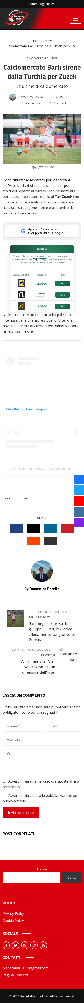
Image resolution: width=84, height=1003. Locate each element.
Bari (9, 498)
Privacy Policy (13, 913)
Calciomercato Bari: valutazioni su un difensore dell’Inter (33, 661)
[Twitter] (15, 945)
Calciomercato (37, 58)
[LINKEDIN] (50, 528)
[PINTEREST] (67, 528)
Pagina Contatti (15, 975)
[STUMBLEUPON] (33, 541)
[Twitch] (34, 945)
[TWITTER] (33, 528)
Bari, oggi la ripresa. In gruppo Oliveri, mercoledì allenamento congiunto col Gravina (52, 626)
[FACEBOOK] (16, 528)
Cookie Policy (13, 920)
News (54, 58)
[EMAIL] (50, 541)
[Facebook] (6, 945)
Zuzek (24, 498)
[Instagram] (24, 945)
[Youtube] (43, 945)
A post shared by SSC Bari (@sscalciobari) (42, 468)
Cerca (42, 869)
